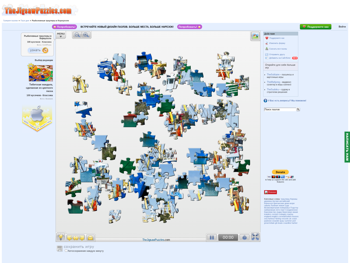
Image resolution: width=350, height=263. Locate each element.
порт (283, 210)
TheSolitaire (273, 74)
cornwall (282, 216)
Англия (275, 201)
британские (278, 203)
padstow (268, 221)
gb (276, 223)
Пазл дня (25, 20)
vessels (285, 218)
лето (278, 210)
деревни (268, 201)
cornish (275, 214)
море (292, 203)
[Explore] (37, 50)
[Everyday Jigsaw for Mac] (37, 117)
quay (282, 221)
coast (294, 218)
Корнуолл (268, 203)
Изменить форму (277, 43)
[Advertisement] (214, 10)
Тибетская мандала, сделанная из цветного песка (39, 87)
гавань (267, 205)
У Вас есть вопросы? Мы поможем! (287, 100)
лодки (279, 212)
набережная (269, 210)
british (288, 216)
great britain (269, 223)
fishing (278, 218)
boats (280, 223)
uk (290, 218)
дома (287, 203)
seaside (275, 221)
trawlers (267, 214)
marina (290, 214)
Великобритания (271, 208)
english (275, 216)
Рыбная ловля (277, 205)
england (267, 216)
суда (287, 205)
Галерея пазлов (10, 20)
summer (288, 221)
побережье (285, 208)
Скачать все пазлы (278, 49)
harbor (295, 223)
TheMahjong (273, 82)
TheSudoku (273, 89)
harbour (271, 218)
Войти (342, 26)
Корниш (293, 199)
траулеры (285, 199)
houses (295, 216)
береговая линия (290, 212)
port (294, 221)
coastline (287, 223)
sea (265, 218)
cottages (283, 214)
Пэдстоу (294, 208)
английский (284, 201)
